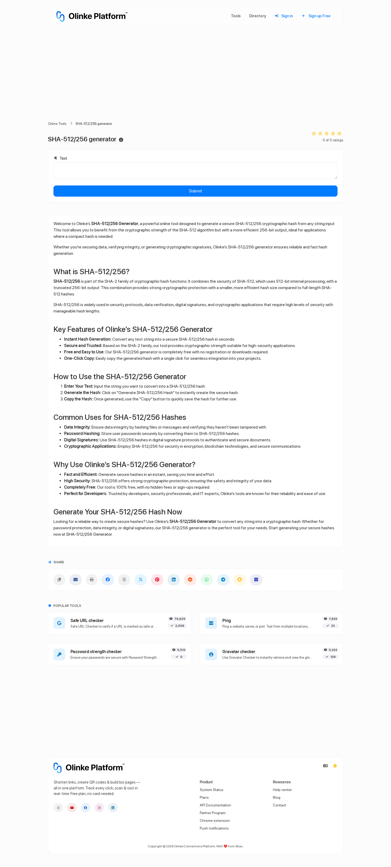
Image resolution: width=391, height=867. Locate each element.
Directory (257, 16)
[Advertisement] (195, 80)
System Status (211, 790)
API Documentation (215, 805)
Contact (279, 805)
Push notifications (214, 828)
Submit (195, 190)
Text (63, 158)
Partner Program (213, 813)
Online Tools (57, 124)
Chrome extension (215, 820)
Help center (282, 790)
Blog (276, 797)
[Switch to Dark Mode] (335, 766)
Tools (236, 16)
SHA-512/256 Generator (89, 534)
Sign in (287, 16)
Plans (204, 797)
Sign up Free (319, 16)
